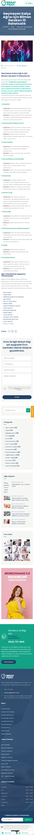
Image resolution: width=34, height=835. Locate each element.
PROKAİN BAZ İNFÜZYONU (10, 319)
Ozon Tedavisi (11, 444)
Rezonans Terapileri (12, 446)
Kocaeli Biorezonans (7, 715)
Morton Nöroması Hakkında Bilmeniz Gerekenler (20, 507)
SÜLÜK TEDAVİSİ (8, 321)
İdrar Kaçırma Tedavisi (8, 770)
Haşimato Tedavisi (7, 757)
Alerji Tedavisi (5, 754)
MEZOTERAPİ (7, 299)
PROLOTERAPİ (7, 292)
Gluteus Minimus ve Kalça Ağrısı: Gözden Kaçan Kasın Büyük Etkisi (20, 499)
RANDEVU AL (32, 410)
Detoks (8, 438)
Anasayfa (6, 27)
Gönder (17, 397)
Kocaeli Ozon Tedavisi (7, 712)
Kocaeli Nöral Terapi (7, 721)
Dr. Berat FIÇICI (5, 709)
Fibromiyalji (4, 764)
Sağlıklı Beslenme (12, 455)
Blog (12, 27)
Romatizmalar (11, 449)
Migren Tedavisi (6, 767)
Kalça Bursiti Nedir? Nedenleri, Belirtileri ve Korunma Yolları (21, 515)
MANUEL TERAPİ (7, 303)
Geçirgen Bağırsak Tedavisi (9, 760)
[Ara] (28, 410)
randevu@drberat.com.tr (12, 693)
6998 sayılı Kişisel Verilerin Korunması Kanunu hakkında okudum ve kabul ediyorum (19, 388)
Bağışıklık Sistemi (12, 433)
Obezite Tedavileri (6, 751)
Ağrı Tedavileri (23, 66)
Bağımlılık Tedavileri (7, 773)
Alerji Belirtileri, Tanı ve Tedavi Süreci (21, 485)
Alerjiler (9, 430)
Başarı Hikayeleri (6, 734)
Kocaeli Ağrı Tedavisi (7, 718)
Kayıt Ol (28, 819)
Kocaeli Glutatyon (6, 724)
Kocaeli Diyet (5, 731)
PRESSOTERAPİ (7, 312)
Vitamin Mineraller (12, 465)
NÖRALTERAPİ (7, 295)
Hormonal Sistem (12, 441)
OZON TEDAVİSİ (7, 315)
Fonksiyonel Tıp (5, 727)
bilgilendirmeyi (17, 388)
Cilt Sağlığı (9, 435)
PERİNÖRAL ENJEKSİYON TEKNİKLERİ (13, 297)
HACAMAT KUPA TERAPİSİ (10, 317)
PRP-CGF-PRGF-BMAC (10, 301)
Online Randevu (8, 662)
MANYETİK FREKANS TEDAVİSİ (11, 306)
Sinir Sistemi (10, 460)
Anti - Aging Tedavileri (8, 776)
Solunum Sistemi (11, 463)
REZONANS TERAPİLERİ (9, 310)
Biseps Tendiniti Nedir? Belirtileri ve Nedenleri (19, 522)
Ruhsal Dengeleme (12, 452)
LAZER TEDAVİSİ (7, 308)
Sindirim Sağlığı (11, 457)
